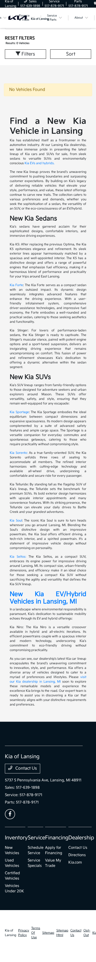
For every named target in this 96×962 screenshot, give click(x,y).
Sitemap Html (62, 933)
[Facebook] (10, 814)
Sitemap (48, 933)
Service (36, 838)
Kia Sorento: (19, 453)
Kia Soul (16, 520)
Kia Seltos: (18, 557)
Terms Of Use (35, 932)
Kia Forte (16, 285)
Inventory (16, 838)
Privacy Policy (23, 933)
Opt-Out (86, 933)
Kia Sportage (19, 412)
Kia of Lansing (10, 933)
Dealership (81, 838)
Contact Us (25, 768)
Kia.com (75, 862)
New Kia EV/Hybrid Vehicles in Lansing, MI (48, 597)
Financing (56, 838)
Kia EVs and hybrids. (40, 163)
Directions (77, 855)
